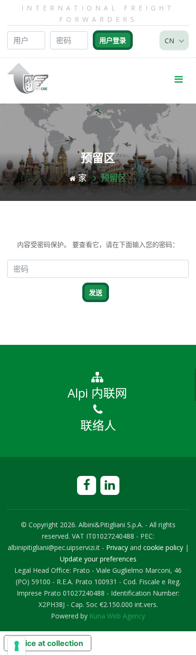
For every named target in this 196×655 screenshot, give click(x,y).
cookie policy (163, 547)
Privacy (117, 547)
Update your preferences (98, 558)
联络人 (98, 425)
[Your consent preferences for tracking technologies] (17, 646)
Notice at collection (47, 643)
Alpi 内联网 (97, 393)
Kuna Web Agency (117, 615)
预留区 (114, 177)
